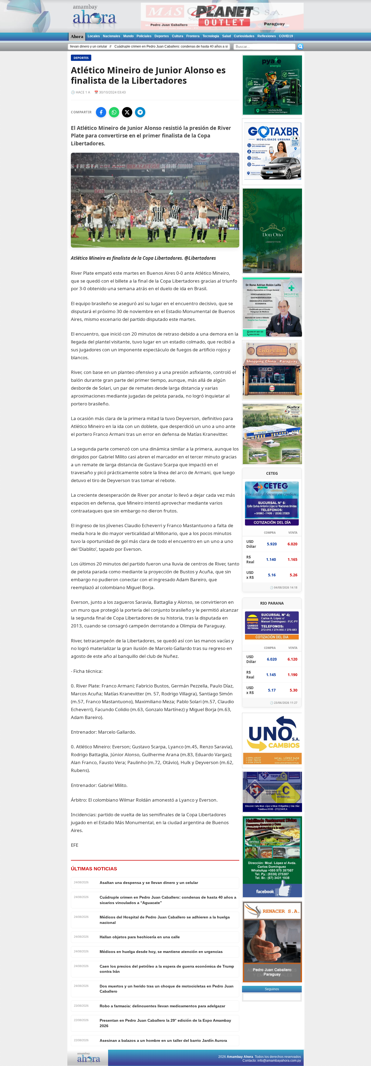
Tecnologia (211, 36)
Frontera (193, 36)
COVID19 (286, 36)
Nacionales (111, 36)
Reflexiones (266, 36)
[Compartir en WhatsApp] (114, 112)
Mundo (128, 36)
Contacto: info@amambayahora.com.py (272, 1060)
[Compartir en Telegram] (140, 112)
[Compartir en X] (127, 112)
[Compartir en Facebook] (101, 112)
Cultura (177, 36)
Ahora (77, 36)
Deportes (162, 36)
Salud (226, 36)
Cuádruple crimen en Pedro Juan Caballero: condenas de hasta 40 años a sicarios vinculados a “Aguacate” (156, 46)
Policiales (144, 36)
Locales (94, 36)
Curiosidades (244, 36)
